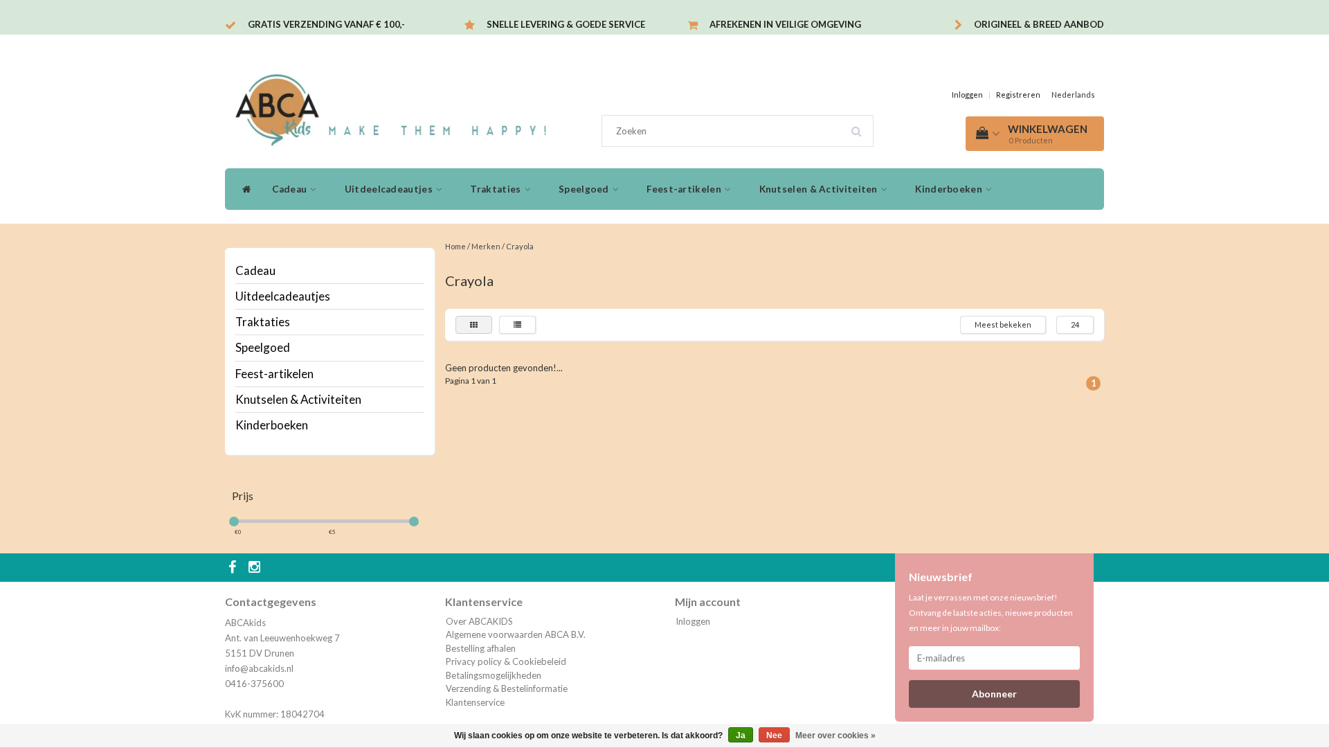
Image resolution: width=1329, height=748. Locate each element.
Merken (485, 246)
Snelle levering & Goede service (566, 24)
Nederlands (1073, 94)
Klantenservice (475, 702)
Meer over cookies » (835, 735)
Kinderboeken (949, 189)
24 (1075, 324)
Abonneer (994, 694)
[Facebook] (233, 568)
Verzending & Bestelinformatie (507, 688)
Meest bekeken (1003, 324)
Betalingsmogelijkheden (493, 675)
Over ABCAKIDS (479, 621)
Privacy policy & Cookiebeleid (506, 661)
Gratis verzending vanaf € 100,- (326, 24)
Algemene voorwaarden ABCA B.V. (516, 634)
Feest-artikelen (685, 189)
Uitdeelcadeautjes (390, 189)
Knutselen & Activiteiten (819, 189)
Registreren (1018, 94)
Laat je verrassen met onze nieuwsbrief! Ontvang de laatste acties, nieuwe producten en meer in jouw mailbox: (991, 612)
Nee (774, 735)
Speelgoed (585, 189)
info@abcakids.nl (259, 668)
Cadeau (290, 189)
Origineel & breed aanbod (1039, 24)
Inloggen (967, 94)
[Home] (243, 189)
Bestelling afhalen (481, 648)
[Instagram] (256, 568)
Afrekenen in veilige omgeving (785, 24)
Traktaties (496, 189)
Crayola (520, 246)
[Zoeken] (861, 126)
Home (455, 246)
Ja (740, 735)
